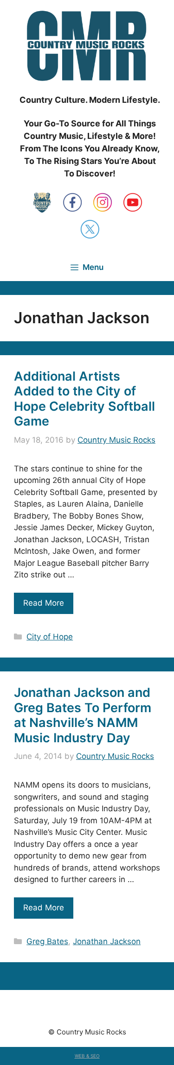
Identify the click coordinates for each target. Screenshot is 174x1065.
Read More (43, 603)
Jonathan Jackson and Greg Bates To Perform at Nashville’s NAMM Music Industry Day (82, 715)
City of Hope (49, 636)
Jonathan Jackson (107, 941)
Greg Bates (47, 941)
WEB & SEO (87, 1056)
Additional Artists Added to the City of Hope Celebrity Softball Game (84, 399)
